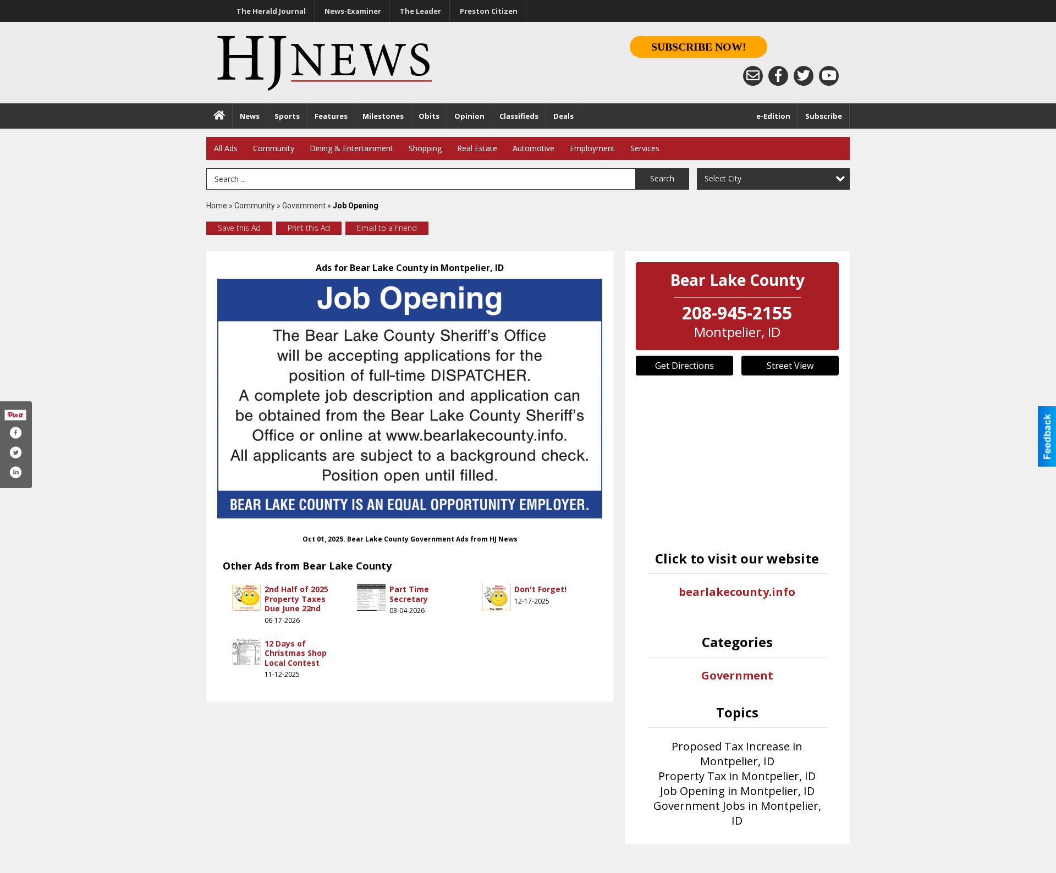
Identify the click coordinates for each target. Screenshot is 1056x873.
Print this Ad (309, 228)
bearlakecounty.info (737, 592)
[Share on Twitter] (15, 452)
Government (304, 205)
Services (644, 148)
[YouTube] (829, 76)
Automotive (533, 148)
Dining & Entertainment (351, 148)
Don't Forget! (540, 589)
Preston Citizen (489, 11)
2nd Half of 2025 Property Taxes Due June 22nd (296, 599)
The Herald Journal (271, 11)
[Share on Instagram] (15, 472)
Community (273, 148)
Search (662, 178)
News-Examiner (352, 11)
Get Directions (684, 366)
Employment (592, 148)
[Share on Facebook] (15, 432)
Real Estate (477, 148)
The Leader (420, 11)
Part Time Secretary (409, 594)
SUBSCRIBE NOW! (698, 47)
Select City (723, 178)
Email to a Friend (387, 228)
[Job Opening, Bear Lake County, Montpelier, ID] (410, 398)
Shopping (425, 148)
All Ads (226, 148)
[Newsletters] (753, 76)
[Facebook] (778, 76)
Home (216, 205)
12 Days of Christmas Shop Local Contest (296, 653)
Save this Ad (239, 228)
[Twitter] (803, 76)
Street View (790, 366)
